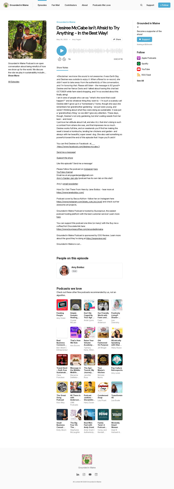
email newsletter (70, 184)
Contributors (71, 5)
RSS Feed (146, 75)
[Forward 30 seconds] (64, 59)
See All (140, 80)
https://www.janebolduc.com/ (70, 192)
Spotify (145, 63)
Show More (13, 75)
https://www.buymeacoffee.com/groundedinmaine (80, 229)
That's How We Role (75, 341)
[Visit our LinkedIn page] (78, 474)
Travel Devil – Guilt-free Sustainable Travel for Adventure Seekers (62, 373)
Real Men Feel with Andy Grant (89, 425)
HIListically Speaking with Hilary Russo (116, 343)
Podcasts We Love (102, 5)
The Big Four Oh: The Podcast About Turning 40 (75, 428)
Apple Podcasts (149, 58)
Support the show (65, 158)
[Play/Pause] (62, 51)
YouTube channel (65, 172)
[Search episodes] (141, 5)
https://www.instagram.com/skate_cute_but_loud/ (79, 201)
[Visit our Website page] (96, 474)
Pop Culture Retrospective (117, 369)
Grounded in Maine (19, 5)
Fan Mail (56, 5)
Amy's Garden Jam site (67, 178)
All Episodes (13, 81)
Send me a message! (66, 152)
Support (146, 39)
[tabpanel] (90, 161)
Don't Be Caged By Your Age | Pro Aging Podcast (88, 317)
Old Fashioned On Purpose (103, 342)
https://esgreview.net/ (96, 238)
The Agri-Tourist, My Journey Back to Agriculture (89, 372)
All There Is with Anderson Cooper (75, 398)
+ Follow (164, 5)
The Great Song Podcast (61, 397)
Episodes (42, 5)
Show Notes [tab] (62, 67)
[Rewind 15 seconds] (59, 59)
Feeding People (60, 314)
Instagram (88, 169)
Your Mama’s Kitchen (101, 370)
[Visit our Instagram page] (84, 474)
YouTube (146, 69)
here (96, 169)
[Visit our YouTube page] (90, 474)
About (85, 5)
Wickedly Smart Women (115, 425)
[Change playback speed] (69, 59)
